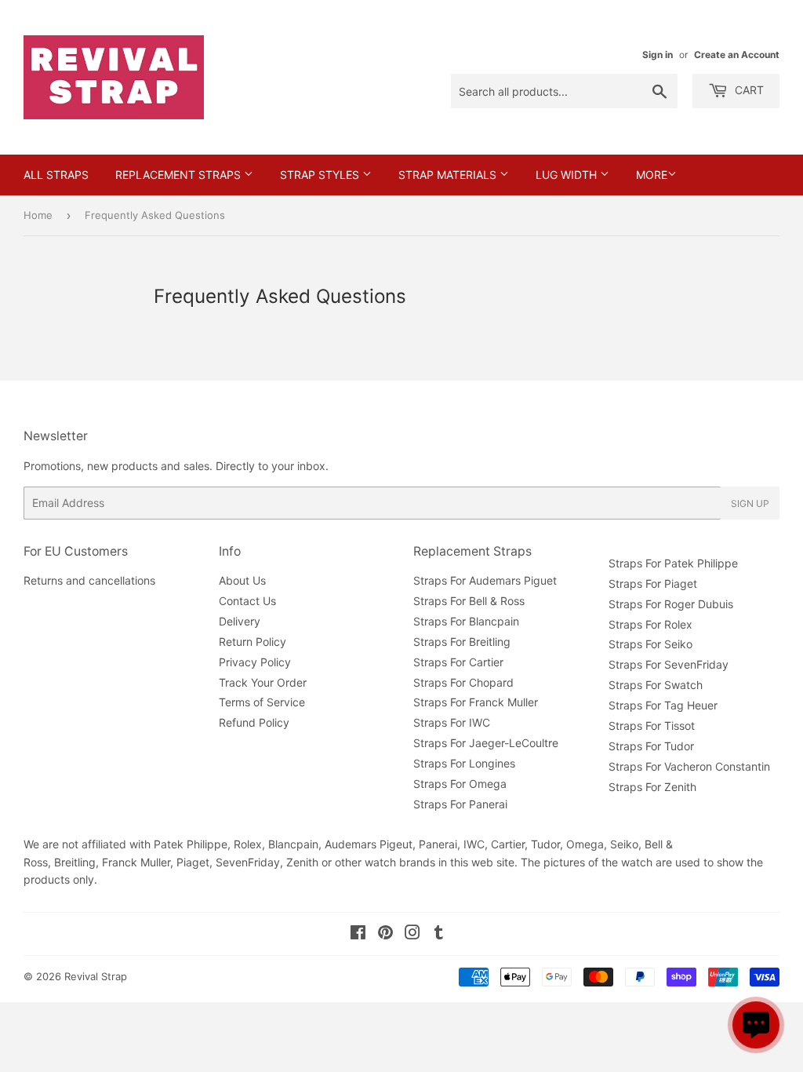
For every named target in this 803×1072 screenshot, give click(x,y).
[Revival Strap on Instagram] (412, 934)
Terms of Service (262, 702)
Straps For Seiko (650, 644)
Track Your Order (263, 682)
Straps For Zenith (652, 786)
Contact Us (247, 600)
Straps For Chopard (463, 682)
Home (38, 215)
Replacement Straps (179, 174)
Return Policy (252, 641)
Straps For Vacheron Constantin (689, 766)
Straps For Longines (464, 763)
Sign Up (750, 503)
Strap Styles (321, 174)
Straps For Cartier (458, 662)
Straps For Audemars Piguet (485, 580)
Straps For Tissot (652, 725)
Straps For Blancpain (466, 621)
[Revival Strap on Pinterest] (385, 934)
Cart (748, 90)
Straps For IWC (451, 722)
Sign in (657, 54)
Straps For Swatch (656, 684)
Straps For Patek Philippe (673, 563)
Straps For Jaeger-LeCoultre (485, 742)
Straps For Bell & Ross (469, 600)
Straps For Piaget (653, 583)
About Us (242, 580)
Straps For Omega (460, 783)
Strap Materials (449, 174)
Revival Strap (95, 976)
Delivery (239, 621)
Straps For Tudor (651, 746)
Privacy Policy (255, 662)
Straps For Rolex (650, 624)
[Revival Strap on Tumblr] (438, 934)
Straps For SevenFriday (669, 664)
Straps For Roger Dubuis (671, 604)
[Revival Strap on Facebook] (358, 934)
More (651, 174)
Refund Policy (254, 722)
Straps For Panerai (460, 804)
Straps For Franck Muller (475, 702)
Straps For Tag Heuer (663, 705)
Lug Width (568, 174)
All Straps (56, 174)
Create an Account (736, 54)
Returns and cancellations (89, 580)
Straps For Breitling (462, 641)
